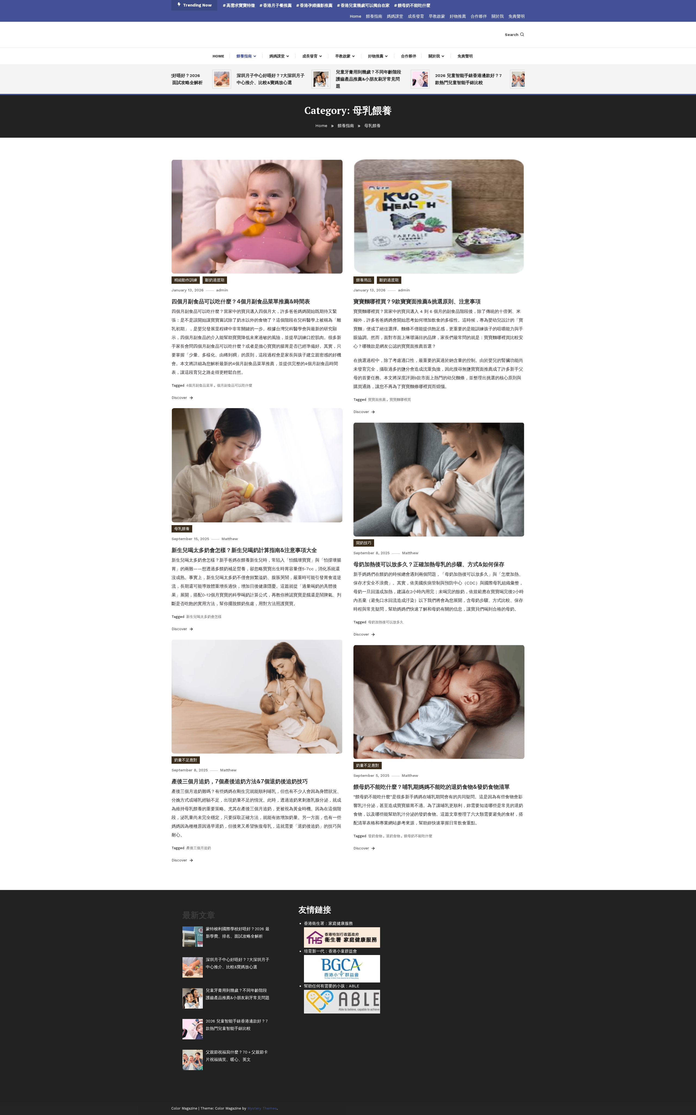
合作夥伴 (479, 16)
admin (222, 290)
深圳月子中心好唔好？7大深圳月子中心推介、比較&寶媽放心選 (244, 79)
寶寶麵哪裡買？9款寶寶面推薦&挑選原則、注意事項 (417, 301)
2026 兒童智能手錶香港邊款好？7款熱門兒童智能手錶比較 (441, 79)
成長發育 (416, 16)
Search (511, 34)
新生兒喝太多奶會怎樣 (204, 617)
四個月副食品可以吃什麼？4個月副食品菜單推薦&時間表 (241, 301)
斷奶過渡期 (214, 280)
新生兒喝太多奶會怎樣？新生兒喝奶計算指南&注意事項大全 (244, 550)
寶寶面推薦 (377, 400)
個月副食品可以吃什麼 (234, 385)
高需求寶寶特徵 (240, 5)
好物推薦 (458, 16)
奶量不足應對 (185, 760)
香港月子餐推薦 (277, 5)
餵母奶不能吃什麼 (414, 5)
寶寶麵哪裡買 (400, 400)
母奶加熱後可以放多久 (385, 622)
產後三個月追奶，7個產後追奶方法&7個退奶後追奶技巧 (240, 781)
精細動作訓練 (185, 280)
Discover (180, 397)
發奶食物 (375, 836)
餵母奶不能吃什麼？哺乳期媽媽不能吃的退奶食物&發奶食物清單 (431, 786)
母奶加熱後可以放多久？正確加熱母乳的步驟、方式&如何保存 (428, 564)
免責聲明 (516, 16)
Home (355, 16)
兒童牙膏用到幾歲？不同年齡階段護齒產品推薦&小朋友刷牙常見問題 (341, 79)
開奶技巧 (363, 543)
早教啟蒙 (437, 16)
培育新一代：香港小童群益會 (330, 951)
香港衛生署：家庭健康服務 (328, 923)
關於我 (498, 16)
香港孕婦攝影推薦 (316, 5)
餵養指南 (374, 16)
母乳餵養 (181, 528)
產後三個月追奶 (198, 848)
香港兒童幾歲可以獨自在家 (365, 5)
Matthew (230, 539)
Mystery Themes (262, 1108)
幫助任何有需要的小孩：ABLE (331, 986)
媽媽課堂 (395, 16)
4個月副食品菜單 (199, 385)
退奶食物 (393, 836)
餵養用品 (363, 280)
